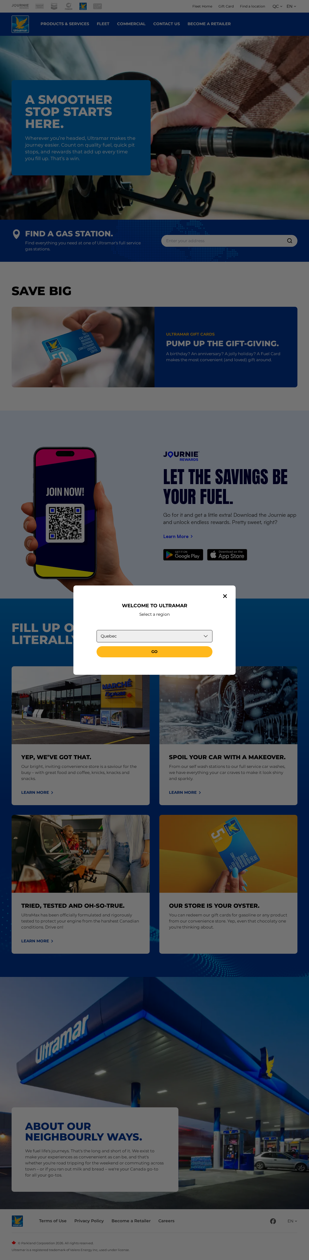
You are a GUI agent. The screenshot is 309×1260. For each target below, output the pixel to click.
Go (154, 651)
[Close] (225, 596)
